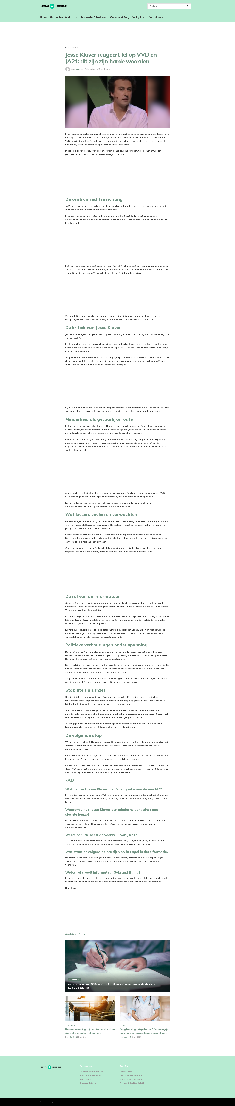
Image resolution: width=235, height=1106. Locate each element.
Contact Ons (126, 1071)
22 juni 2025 (84, 988)
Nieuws (75, 47)
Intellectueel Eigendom (131, 1079)
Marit (74, 988)
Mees (77, 69)
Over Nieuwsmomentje (131, 1075)
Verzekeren (156, 17)
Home (43, 17)
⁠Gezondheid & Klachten (64, 17)
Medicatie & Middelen (94, 17)
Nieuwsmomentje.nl (48, 1102)
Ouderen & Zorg (119, 17)
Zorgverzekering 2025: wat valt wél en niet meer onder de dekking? (112, 984)
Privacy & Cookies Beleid (132, 1083)
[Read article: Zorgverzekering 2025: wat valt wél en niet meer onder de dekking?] (117, 966)
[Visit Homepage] (53, 6)
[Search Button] (188, 6)
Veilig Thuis (139, 17)
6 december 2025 (92, 69)
